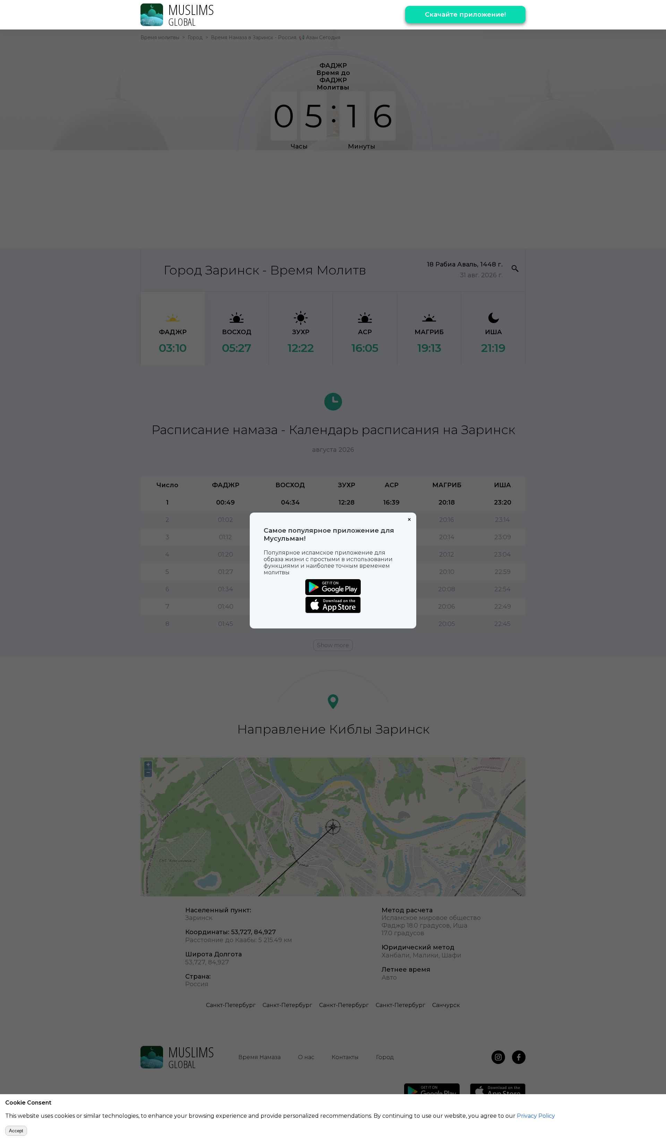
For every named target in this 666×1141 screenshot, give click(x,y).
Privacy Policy (536, 1116)
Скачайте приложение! (465, 14)
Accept (16, 1130)
